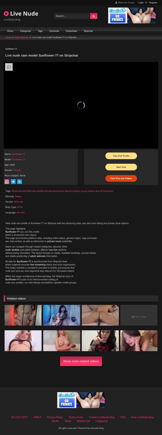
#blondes (31, 190)
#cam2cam (58, 190)
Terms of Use (76, 417)
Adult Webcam (21, 37)
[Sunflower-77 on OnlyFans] (19, 181)
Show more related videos (81, 361)
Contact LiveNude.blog (102, 417)
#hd (25, 190)
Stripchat (88, 31)
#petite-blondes (45, 190)
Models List (83, 421)
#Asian (18, 196)
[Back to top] (152, 426)
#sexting (69, 190)
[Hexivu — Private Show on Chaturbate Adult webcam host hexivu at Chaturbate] (61, 315)
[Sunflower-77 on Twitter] (13, 181)
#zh (23, 212)
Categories (25, 31)
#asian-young (80, 190)
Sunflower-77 (18, 154)
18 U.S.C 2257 (19, 417)
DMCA (37, 417)
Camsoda (54, 31)
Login (141, 2)
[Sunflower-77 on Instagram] (7, 181)
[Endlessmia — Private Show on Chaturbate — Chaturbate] (138, 340)
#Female (18, 201)
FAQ (122, 417)
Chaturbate (71, 31)
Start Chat (121, 166)
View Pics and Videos (121, 178)
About (68, 421)
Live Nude (23, 13)
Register (153, 2)
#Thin (20, 207)
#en (19, 212)
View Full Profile (121, 155)
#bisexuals (17, 190)
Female (17, 170)
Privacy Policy (55, 417)
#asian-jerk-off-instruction (100, 190)
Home (10, 31)
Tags (40, 31)
